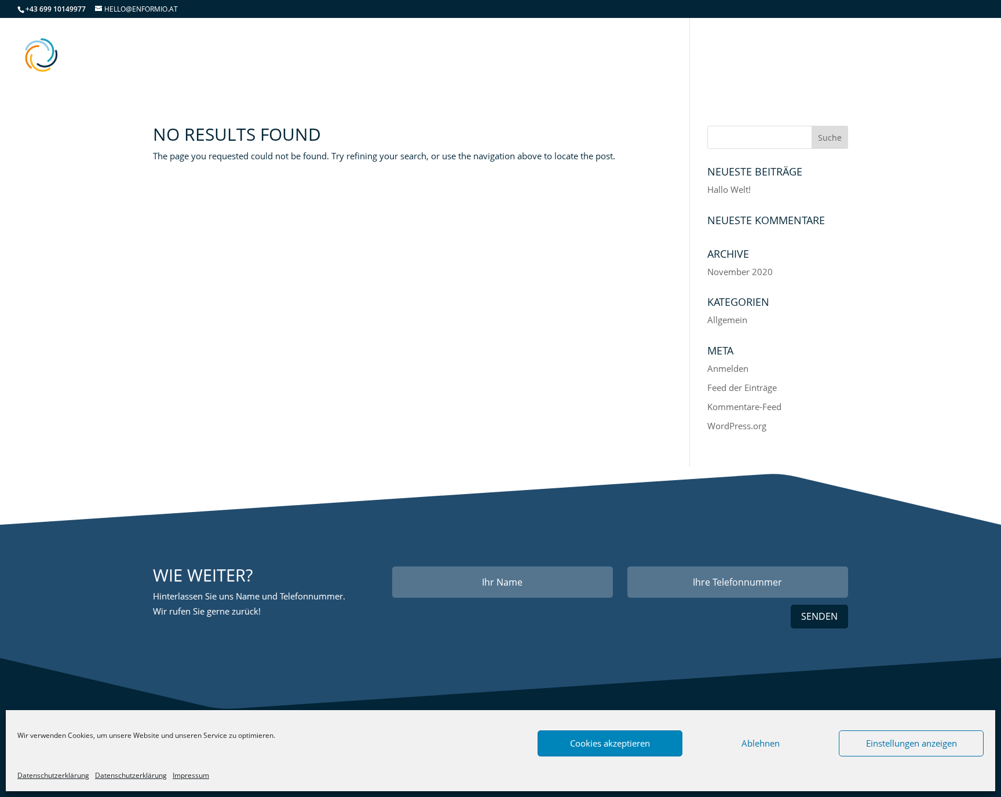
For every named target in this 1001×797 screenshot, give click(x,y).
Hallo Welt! (729, 189)
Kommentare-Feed (744, 406)
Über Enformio (940, 56)
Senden (819, 616)
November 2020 (740, 271)
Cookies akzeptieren (610, 743)
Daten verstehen (519, 56)
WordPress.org (736, 426)
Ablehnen (760, 743)
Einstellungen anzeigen (911, 743)
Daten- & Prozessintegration (659, 56)
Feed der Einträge (742, 387)
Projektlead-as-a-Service (818, 56)
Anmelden (727, 368)
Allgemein (727, 320)
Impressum (191, 775)
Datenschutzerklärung (53, 775)
